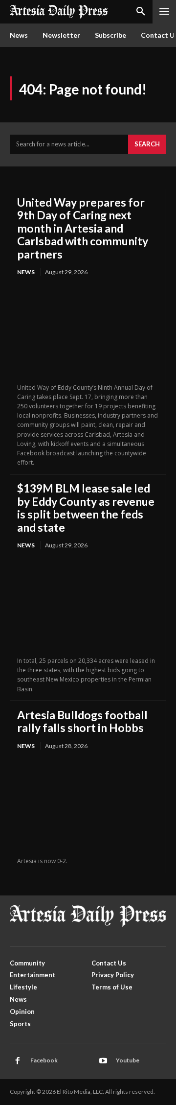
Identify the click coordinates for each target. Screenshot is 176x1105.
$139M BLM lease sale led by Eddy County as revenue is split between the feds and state (85, 507)
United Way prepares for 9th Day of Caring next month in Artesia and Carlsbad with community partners (82, 228)
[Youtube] (103, 1061)
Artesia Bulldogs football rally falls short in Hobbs (82, 721)
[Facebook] (17, 1061)
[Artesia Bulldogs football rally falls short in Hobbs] (87, 804)
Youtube (127, 1060)
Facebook (44, 1060)
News (26, 272)
